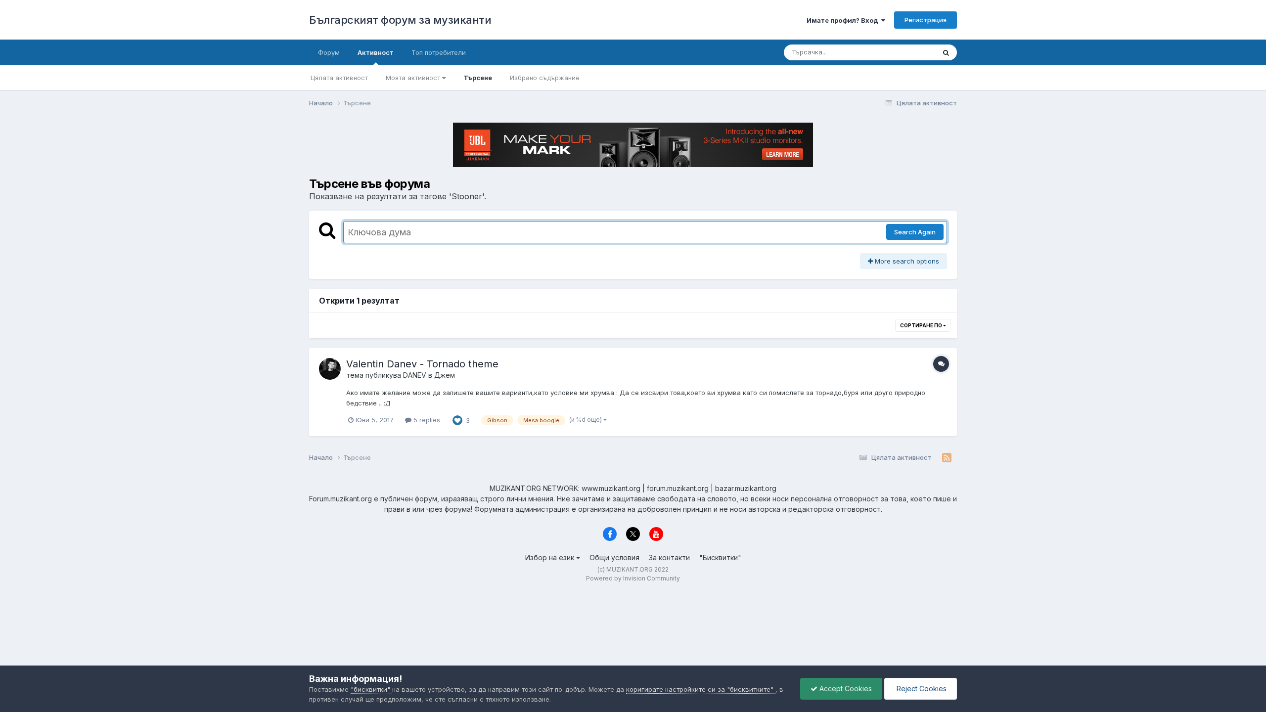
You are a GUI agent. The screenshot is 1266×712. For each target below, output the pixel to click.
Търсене (477, 78)
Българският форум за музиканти (400, 19)
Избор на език (550, 557)
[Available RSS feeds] (947, 458)
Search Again (915, 232)
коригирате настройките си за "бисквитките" (700, 689)
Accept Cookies (844, 688)
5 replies (425, 420)
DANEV (414, 375)
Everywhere (904, 52)
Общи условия (614, 557)
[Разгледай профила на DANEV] (330, 369)
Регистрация (925, 20)
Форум (329, 52)
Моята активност (414, 78)
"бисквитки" (371, 689)
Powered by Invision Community (633, 578)
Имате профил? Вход (844, 20)
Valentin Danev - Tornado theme (422, 364)
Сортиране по (921, 325)
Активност (376, 52)
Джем (444, 375)
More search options (906, 261)
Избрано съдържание (545, 78)
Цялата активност (339, 78)
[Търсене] (946, 52)
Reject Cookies (921, 688)
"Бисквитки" (720, 557)
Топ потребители (438, 52)
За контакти (669, 557)
